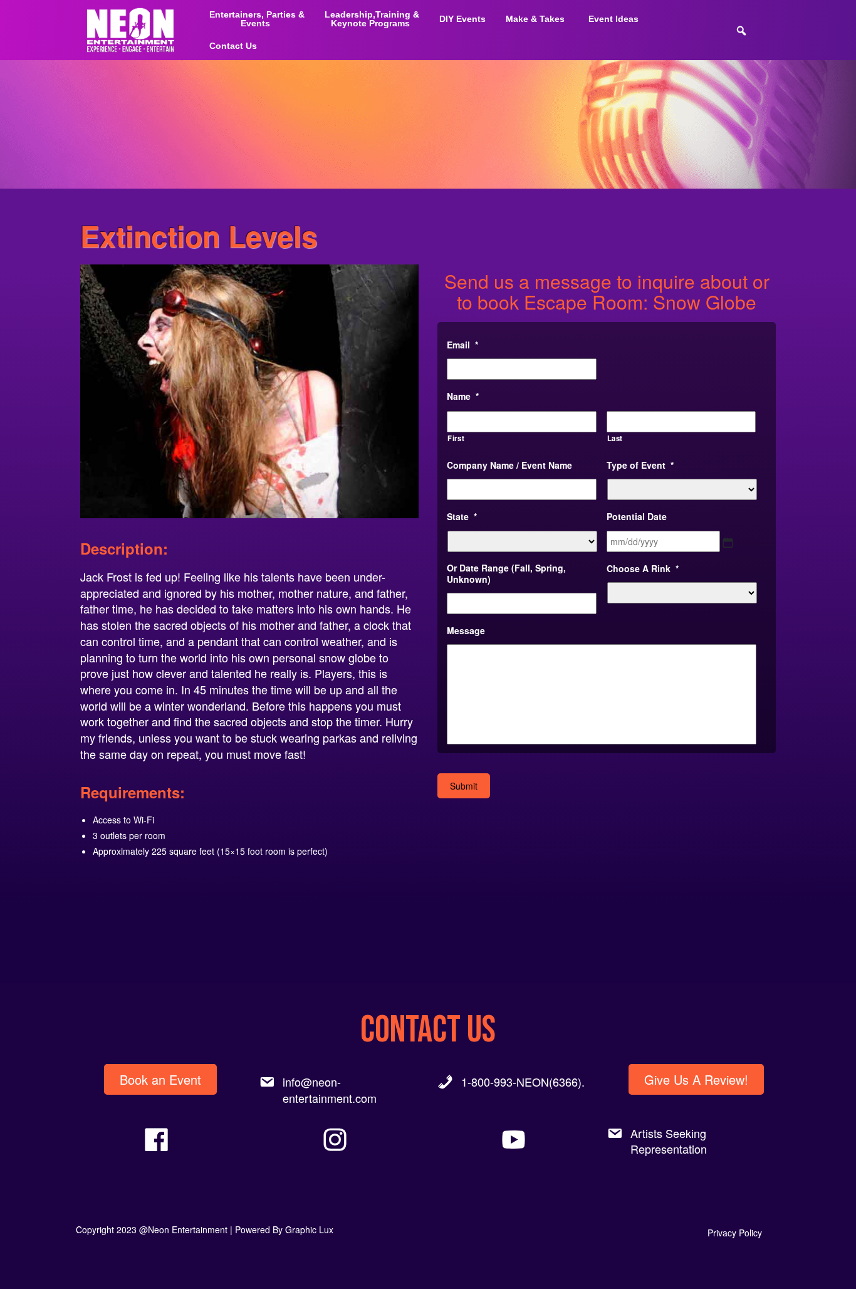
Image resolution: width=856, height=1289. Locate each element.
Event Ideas (613, 19)
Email (462, 344)
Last (615, 438)
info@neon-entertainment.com (330, 1089)
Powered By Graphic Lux (284, 1229)
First (455, 438)
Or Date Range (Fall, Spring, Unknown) (506, 573)
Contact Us (233, 46)
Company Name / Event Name (509, 465)
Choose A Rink (643, 568)
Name (463, 396)
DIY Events (462, 19)
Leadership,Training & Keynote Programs (372, 18)
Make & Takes (535, 19)
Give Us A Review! (696, 1079)
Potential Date (637, 516)
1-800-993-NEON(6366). (523, 1081)
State (462, 516)
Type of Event (640, 465)
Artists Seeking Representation (668, 1141)
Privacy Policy (734, 1232)
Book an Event (160, 1079)
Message (466, 630)
